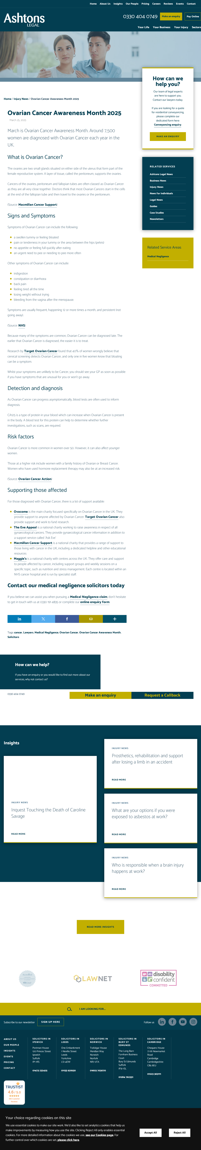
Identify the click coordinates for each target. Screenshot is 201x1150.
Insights (118, 4)
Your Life (143, 27)
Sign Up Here (50, 1022)
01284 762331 (126, 1077)
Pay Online (193, 16)
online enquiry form (94, 602)
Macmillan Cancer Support (37, 204)
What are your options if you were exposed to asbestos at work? (143, 814)
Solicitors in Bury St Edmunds (128, 1042)
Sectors (196, 27)
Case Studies (157, 213)
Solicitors (13, 637)
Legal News (156, 200)
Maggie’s (20, 558)
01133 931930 (68, 1070)
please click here (68, 1140)
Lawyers (28, 632)
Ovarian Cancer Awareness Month (100, 632)
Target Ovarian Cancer (40, 351)
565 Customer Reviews (14, 1100)
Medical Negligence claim (88, 597)
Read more (18, 834)
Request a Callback (162, 695)
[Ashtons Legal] (24, 20)
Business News (158, 181)
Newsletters (156, 219)
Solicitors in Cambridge (156, 1040)
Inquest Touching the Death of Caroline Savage (48, 813)
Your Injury (181, 27)
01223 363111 (154, 1074)
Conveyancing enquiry (167, 125)
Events (180, 4)
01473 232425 (40, 1070)
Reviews (168, 4)
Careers (156, 4)
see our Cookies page (99, 1135)
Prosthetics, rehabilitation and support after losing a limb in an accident (147, 759)
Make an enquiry (171, 16)
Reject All (180, 1133)
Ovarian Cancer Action (34, 479)
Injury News (21, 99)
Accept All (150, 1133)
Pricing (145, 4)
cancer (18, 632)
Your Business (161, 27)
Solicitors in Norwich (99, 1040)
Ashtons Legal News (161, 174)
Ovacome (21, 511)
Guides (153, 206)
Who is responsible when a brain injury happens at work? (148, 868)
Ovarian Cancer (69, 632)
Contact (191, 4)
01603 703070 (98, 1070)
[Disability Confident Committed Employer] (100, 978)
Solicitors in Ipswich (42, 1040)
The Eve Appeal (25, 527)
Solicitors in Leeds (70, 1040)
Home (93, 4)
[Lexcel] (166, 978)
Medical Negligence (46, 632)
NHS (21, 325)
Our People (132, 4)
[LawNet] (35, 978)
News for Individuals (161, 193)
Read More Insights (100, 927)
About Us (105, 4)
